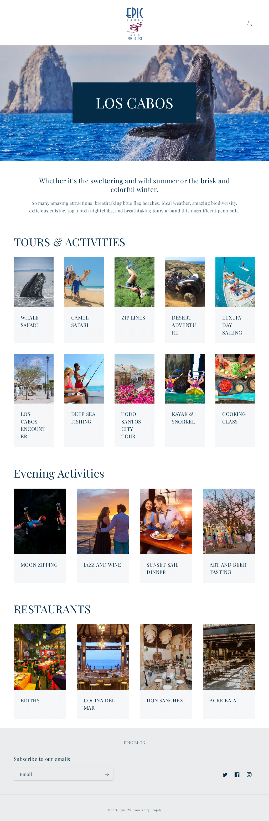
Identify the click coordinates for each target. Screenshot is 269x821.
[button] (20, 23)
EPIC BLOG (134, 742)
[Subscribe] (107, 774)
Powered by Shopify (147, 810)
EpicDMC (126, 810)
